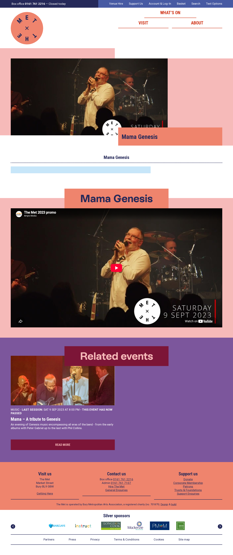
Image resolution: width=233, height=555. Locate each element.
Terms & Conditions (126, 539)
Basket (181, 3)
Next (220, 526)
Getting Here (45, 493)
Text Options (214, 3)
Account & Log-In (160, 3)
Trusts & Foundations (188, 490)
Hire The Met (116, 486)
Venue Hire (116, 3)
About (197, 22)
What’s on (170, 12)
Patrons (188, 486)
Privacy (95, 539)
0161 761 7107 (121, 483)
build (173, 504)
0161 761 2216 (123, 479)
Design (164, 504)
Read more (62, 444)
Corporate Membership (188, 483)
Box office (28, 3)
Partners (48, 539)
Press (72, 539)
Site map (184, 539)
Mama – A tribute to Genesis (35, 419)
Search (195, 3)
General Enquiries (116, 490)
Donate (188, 479)
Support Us (136, 3)
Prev (13, 526)
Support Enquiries (188, 493)
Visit (143, 22)
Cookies (159, 539)
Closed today (57, 3)
